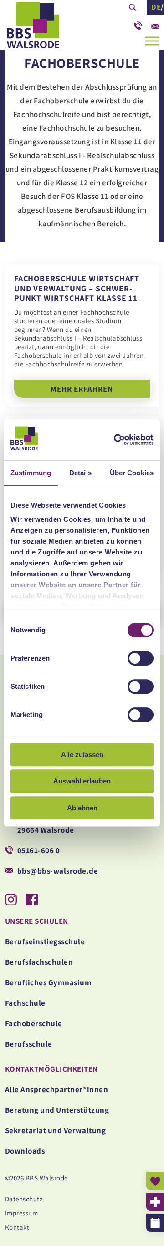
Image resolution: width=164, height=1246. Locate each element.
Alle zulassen (82, 754)
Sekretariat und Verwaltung (55, 1130)
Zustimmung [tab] (30, 473)
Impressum (21, 1213)
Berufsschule (28, 1044)
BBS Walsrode (50, 28)
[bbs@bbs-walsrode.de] (155, 23)
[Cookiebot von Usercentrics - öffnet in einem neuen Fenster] (114, 440)
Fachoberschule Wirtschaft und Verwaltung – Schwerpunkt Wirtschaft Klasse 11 (82, 335)
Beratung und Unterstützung (57, 1110)
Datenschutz (24, 1199)
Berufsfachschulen (39, 962)
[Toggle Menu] (152, 40)
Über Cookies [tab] (132, 473)
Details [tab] (80, 473)
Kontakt (17, 1227)
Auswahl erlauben (82, 781)
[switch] (141, 658)
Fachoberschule (33, 1023)
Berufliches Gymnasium (48, 982)
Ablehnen (82, 808)
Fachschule (25, 1003)
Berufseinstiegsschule (45, 941)
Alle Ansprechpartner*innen (56, 1089)
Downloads (25, 1151)
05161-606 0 (138, 23)
